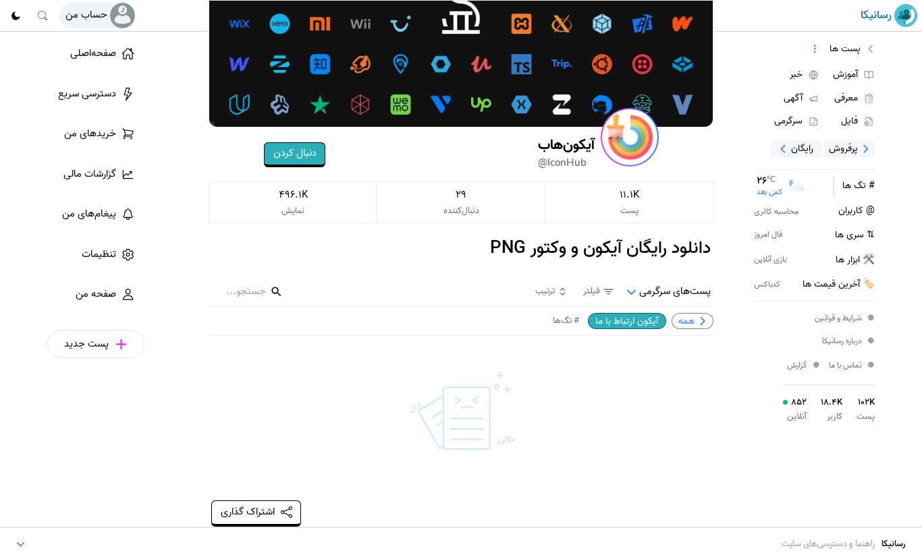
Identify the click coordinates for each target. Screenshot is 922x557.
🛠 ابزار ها (855, 260)
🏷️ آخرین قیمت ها (839, 284)
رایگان (802, 148)
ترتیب (545, 291)
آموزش (845, 74)
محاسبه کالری (776, 212)
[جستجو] (43, 15)
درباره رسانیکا (848, 341)
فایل (849, 121)
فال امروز (768, 235)
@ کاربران (856, 211)
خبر (796, 74)
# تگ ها (858, 186)
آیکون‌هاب (566, 152)
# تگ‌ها (566, 321)
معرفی (846, 98)
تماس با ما (852, 366)
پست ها (845, 49)
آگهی (793, 98)
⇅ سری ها (855, 235)
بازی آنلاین (770, 260)
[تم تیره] (15, 15)
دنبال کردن (295, 153)
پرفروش (843, 148)
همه (686, 321)
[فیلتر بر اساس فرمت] (815, 49)
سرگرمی (788, 121)
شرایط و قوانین (845, 318)
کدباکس (767, 285)
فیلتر (591, 291)
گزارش (804, 365)
